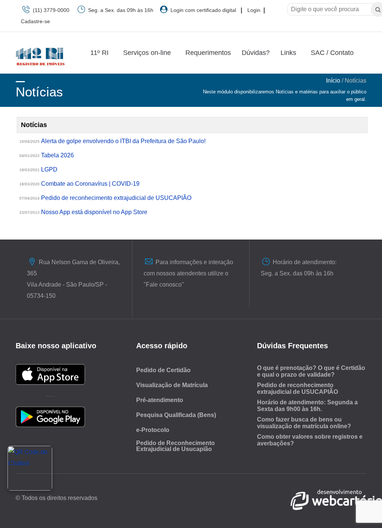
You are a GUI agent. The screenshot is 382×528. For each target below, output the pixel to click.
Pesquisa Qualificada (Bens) (176, 415)
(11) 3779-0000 (51, 10)
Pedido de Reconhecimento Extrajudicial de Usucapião (175, 446)
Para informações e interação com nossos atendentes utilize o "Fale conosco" (188, 273)
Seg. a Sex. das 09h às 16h (120, 10)
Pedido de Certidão (163, 370)
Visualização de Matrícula (172, 385)
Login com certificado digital (201, 10)
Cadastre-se (35, 21)
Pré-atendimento (159, 400)
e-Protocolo (152, 430)
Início (333, 80)
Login (253, 10)
